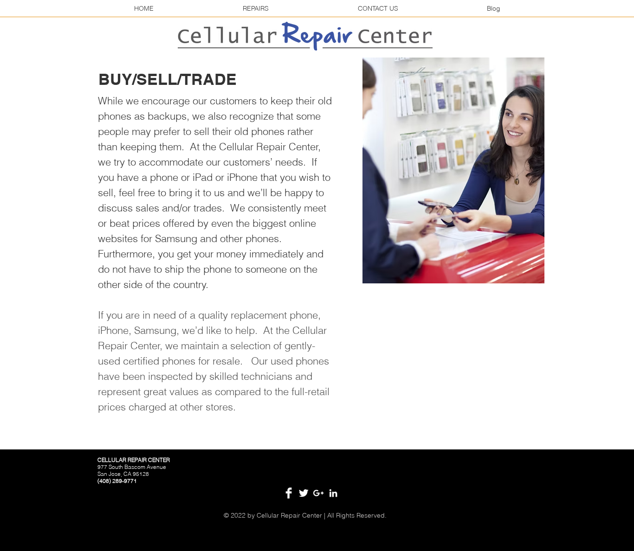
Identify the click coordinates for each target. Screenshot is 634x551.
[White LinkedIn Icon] (333, 493)
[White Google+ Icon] (318, 493)
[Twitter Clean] (303, 493)
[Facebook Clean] (288, 493)
